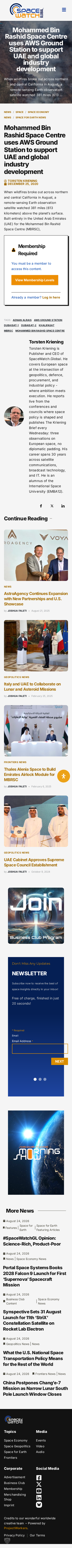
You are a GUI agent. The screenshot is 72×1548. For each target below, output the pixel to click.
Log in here (51, 297)
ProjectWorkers (15, 1528)
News (7, 112)
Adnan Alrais (22, 320)
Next (59, 1061)
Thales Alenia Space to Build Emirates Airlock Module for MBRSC (30, 774)
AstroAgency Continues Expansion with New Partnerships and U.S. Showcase (36, 598)
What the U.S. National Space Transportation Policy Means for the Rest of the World (33, 1358)
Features (11, 1227)
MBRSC (8, 330)
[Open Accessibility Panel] (63, 776)
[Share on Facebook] (41, 506)
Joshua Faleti (17, 610)
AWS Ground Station (48, 320)
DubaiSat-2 (29, 325)
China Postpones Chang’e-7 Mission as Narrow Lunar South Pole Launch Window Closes (35, 1388)
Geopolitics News (16, 677)
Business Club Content (15, 1301)
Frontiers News (15, 762)
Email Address (22, 1041)
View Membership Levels (34, 280)
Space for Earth (26, 1227)
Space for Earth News (31, 117)
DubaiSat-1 (11, 325)
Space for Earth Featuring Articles (48, 1227)
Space (20, 112)
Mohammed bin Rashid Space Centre (40, 330)
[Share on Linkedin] (63, 506)
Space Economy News (31, 1259)
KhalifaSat (46, 325)
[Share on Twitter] (52, 506)
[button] (7, 1541)
